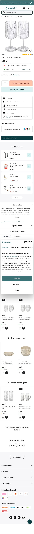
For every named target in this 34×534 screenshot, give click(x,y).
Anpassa (16, 284)
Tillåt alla (17, 278)
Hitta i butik (25, 69)
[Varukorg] (31, 8)
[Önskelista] (28, 8)
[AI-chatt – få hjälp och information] (29, 521)
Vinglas (13, 445)
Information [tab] (14, 247)
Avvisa (17, 290)
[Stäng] (31, 3)
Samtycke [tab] (5, 247)
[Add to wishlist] (30, 50)
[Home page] (11, 9)
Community (17, 236)
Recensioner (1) (6, 236)
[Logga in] (24, 8)
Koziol (21, 445)
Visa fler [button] (17, 198)
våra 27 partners (12, 256)
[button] (4, 12)
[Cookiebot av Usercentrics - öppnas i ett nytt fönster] (24, 242)
